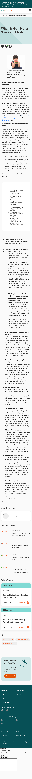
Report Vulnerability (21, 735)
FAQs (3, 694)
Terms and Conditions (7, 731)
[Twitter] (3, 710)
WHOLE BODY (8, 640)
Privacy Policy (5, 702)
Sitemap (3, 698)
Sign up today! (10, 676)
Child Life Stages (22, 640)
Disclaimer (4, 735)
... (6, 15)
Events (19, 694)
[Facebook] (8, 710)
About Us (4, 690)
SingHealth (5, 120)
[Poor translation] (5, 757)
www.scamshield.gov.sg (7, 6)
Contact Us (20, 690)
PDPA (17, 731)
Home (2, 15)
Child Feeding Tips (9, 643)
